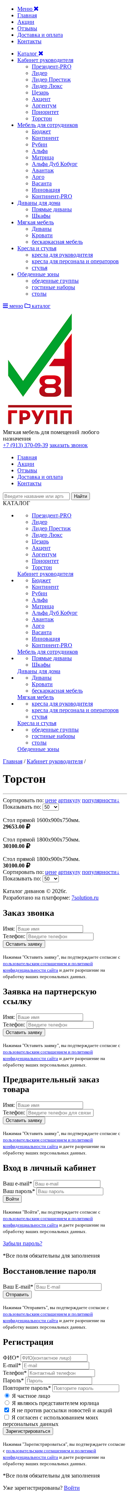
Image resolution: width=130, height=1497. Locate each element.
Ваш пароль (19, 1191)
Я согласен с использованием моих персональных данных (50, 1420)
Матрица (43, 157)
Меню (25, 9)
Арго (38, 177)
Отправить (17, 1294)
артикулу (69, 800)
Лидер (39, 73)
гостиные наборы (53, 287)
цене (51, 800)
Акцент (41, 99)
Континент (45, 138)
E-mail (12, 1365)
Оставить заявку (24, 944)
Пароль (13, 1380)
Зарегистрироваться (28, 1431)
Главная (27, 15)
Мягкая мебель (35, 222)
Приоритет (45, 112)
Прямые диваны (52, 209)
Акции (25, 22)
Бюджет (41, 131)
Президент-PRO (52, 66)
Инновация (46, 190)
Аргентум (44, 105)
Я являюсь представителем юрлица (54, 1403)
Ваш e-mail (17, 1183)
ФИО (11, 1358)
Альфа (40, 151)
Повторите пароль (27, 1388)
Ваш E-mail (18, 1287)
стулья (39, 268)
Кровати (42, 235)
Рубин (39, 144)
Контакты (29, 41)
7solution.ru (85, 898)
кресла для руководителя (62, 255)
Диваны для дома (38, 203)
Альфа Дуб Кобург (55, 164)
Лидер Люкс (47, 86)
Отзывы (27, 28)
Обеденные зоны (38, 274)
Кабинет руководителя (45, 60)
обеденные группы (55, 281)
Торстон (42, 118)
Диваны (42, 229)
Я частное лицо (30, 1396)
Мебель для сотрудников (47, 125)
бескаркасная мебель (57, 242)
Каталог (28, 53)
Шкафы (41, 216)
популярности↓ (101, 800)
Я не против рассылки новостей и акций (61, 1410)
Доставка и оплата (40, 35)
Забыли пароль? (22, 1243)
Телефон (15, 1373)
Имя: (9, 929)
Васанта (42, 183)
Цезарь (40, 92)
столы (39, 294)
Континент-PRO (52, 196)
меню (15, 306)
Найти (80, 496)
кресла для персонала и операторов (75, 261)
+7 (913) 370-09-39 (25, 445)
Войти (12, 1199)
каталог (40, 306)
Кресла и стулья (36, 248)
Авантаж (43, 170)
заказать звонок (68, 445)
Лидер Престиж (51, 79)
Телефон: (14, 936)
